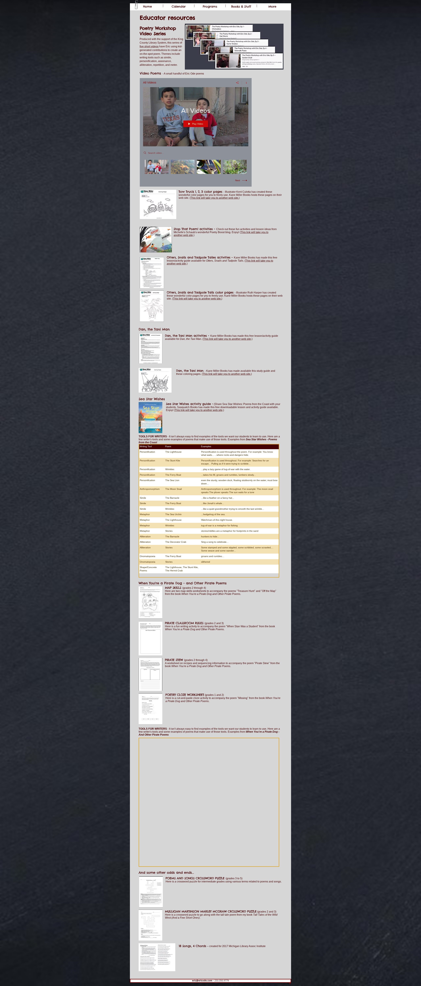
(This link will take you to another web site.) (227, 374)
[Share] (237, 83)
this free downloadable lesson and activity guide (238, 407)
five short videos (149, 46)
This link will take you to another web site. (214, 197)
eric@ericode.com (202, 980)
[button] (209, 5)
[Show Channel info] (245, 83)
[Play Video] (156, 166)
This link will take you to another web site (227, 339)
